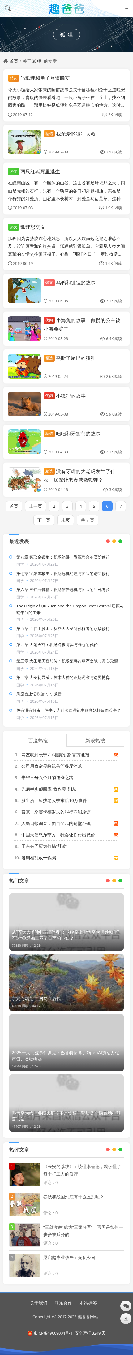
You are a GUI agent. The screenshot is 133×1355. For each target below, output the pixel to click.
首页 (14, 61)
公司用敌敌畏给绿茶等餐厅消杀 (51, 766)
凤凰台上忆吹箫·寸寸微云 (39, 694)
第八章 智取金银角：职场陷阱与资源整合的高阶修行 (63, 557)
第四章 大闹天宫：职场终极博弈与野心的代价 (57, 644)
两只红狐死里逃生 (35, 171)
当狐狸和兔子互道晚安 (40, 78)
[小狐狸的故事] (24, 404)
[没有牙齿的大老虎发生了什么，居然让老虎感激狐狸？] (24, 479)
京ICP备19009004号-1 (52, 1333)
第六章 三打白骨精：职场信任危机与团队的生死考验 (63, 589)
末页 (65, 520)
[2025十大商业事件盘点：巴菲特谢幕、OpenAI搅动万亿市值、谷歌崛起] (66, 1042)
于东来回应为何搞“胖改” (44, 846)
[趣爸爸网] (66, 8)
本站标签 (88, 1303)
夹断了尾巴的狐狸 (70, 358)
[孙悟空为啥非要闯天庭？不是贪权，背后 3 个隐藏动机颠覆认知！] (66, 1103)
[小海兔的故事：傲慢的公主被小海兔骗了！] (24, 328)
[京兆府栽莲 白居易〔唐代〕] (66, 982)
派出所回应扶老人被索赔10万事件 (54, 800)
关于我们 (38, 1303)
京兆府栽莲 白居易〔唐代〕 (38, 998)
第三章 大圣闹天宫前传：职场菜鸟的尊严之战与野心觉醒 (67, 661)
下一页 (43, 520)
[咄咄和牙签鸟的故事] (24, 441)
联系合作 (63, 1303)
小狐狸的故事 (65, 395)
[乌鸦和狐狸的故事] (24, 290)
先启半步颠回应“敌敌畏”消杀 (48, 789)
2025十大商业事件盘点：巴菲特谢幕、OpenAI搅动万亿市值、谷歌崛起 (65, 1056)
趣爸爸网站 (88, 1316)
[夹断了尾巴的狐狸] (24, 366)
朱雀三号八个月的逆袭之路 (47, 777)
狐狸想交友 (27, 226)
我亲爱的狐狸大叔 (70, 133)
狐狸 (36, 61)
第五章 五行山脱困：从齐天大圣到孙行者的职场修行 (63, 628)
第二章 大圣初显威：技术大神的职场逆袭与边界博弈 (63, 677)
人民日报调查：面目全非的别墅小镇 (56, 823)
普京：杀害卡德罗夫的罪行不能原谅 (56, 812)
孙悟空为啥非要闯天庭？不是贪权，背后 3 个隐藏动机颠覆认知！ (66, 1116)
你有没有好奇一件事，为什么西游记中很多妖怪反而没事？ (68, 710)
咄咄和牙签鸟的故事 (73, 433)
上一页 (35, 506)
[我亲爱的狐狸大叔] (24, 142)
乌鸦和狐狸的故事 (70, 282)
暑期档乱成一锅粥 (38, 858)
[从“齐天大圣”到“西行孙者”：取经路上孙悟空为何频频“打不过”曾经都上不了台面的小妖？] (66, 922)
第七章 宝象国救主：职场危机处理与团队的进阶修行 (63, 573)
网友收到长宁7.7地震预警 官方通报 (55, 754)
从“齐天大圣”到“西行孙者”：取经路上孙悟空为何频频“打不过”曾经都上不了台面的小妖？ (65, 935)
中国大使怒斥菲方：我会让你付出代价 (58, 835)
